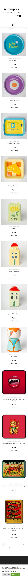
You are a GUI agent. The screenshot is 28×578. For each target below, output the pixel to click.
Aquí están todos (10, 58)
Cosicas (15, 58)
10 (13, 548)
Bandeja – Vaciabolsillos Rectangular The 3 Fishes (14, 529)
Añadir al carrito (14, 67)
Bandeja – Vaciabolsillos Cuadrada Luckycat (14, 443)
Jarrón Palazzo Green (14, 314)
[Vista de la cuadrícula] (12, 25)
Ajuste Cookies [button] (6, 574)
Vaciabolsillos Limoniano (14, 143)
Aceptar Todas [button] (15, 574)
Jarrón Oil (14, 228)
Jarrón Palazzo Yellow (14, 271)
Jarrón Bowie (14, 356)
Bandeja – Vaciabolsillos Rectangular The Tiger (14, 486)
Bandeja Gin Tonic (14, 60)
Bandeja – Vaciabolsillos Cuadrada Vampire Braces (14, 399)
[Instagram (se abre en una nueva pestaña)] (14, 4)
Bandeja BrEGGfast (14, 100)
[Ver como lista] (15, 25)
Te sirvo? (19, 58)
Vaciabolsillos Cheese (14, 186)
